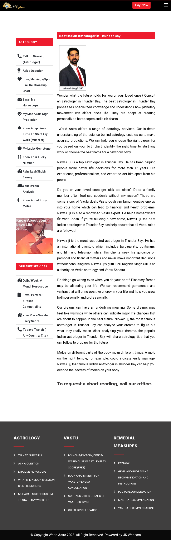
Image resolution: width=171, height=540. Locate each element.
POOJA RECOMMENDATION (134, 491)
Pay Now (141, 5)
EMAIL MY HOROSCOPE (32, 471)
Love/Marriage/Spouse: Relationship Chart (36, 85)
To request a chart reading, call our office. (105, 383)
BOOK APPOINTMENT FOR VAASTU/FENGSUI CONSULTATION (83, 481)
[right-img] (34, 236)
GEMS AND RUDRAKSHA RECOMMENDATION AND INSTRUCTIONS (133, 477)
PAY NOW (124, 463)
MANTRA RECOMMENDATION (136, 499)
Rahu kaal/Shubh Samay (34, 174)
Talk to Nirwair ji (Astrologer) (34, 59)
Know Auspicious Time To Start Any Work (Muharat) (35, 134)
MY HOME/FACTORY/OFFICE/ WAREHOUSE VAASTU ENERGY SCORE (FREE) (87, 461)
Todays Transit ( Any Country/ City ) (35, 332)
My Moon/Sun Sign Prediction (35, 116)
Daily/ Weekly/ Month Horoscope (35, 283)
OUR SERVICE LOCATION (83, 510)
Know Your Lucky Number (34, 160)
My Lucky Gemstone (36, 148)
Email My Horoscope (30, 102)
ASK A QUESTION (28, 463)
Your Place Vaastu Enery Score (35, 318)
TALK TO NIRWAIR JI (30, 455)
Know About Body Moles (35, 203)
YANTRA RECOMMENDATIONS (136, 508)
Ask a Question (33, 70)
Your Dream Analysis (31, 188)
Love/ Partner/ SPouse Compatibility (33, 300)
